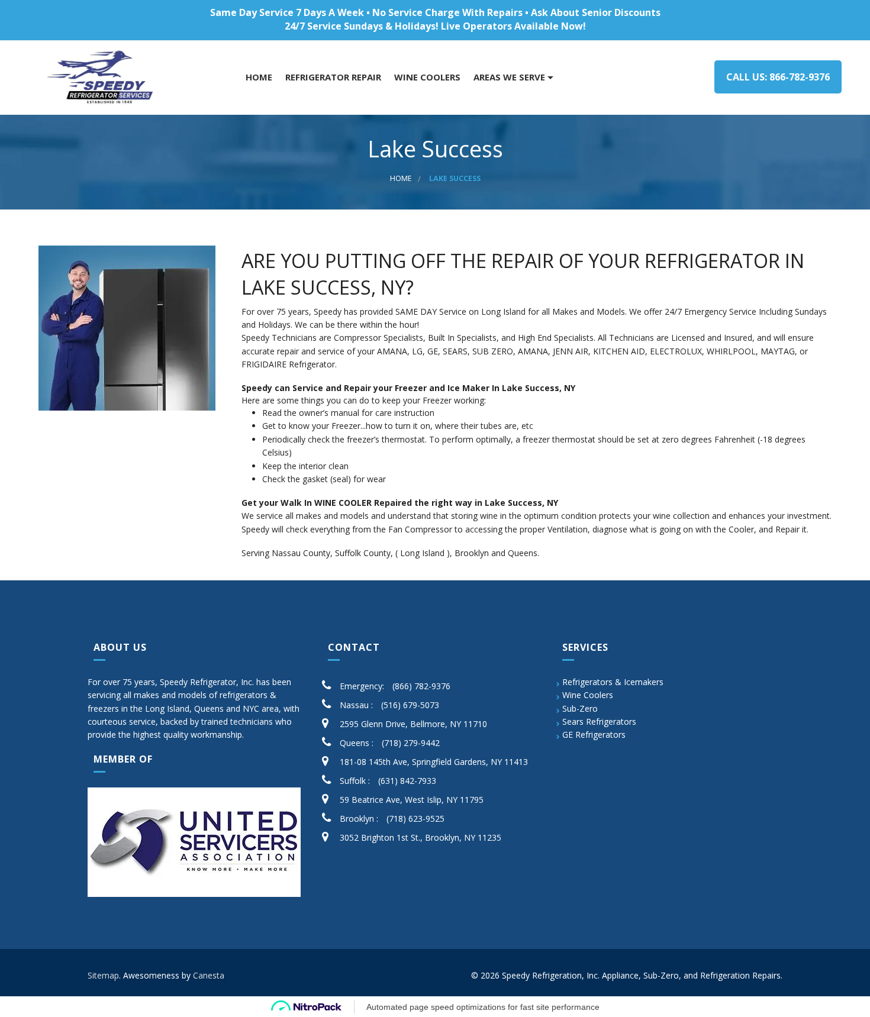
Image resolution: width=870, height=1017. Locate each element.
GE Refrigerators (594, 734)
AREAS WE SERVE (508, 77)
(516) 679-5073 (410, 705)
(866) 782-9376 (421, 686)
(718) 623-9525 (415, 818)
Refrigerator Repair (332, 77)
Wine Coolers (587, 694)
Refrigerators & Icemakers (612, 681)
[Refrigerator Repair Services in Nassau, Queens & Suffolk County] (102, 78)
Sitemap (103, 975)
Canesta (208, 975)
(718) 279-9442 (411, 742)
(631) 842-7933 (407, 780)
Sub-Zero (580, 708)
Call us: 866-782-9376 (778, 76)
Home (257, 77)
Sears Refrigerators (599, 721)
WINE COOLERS (426, 77)
